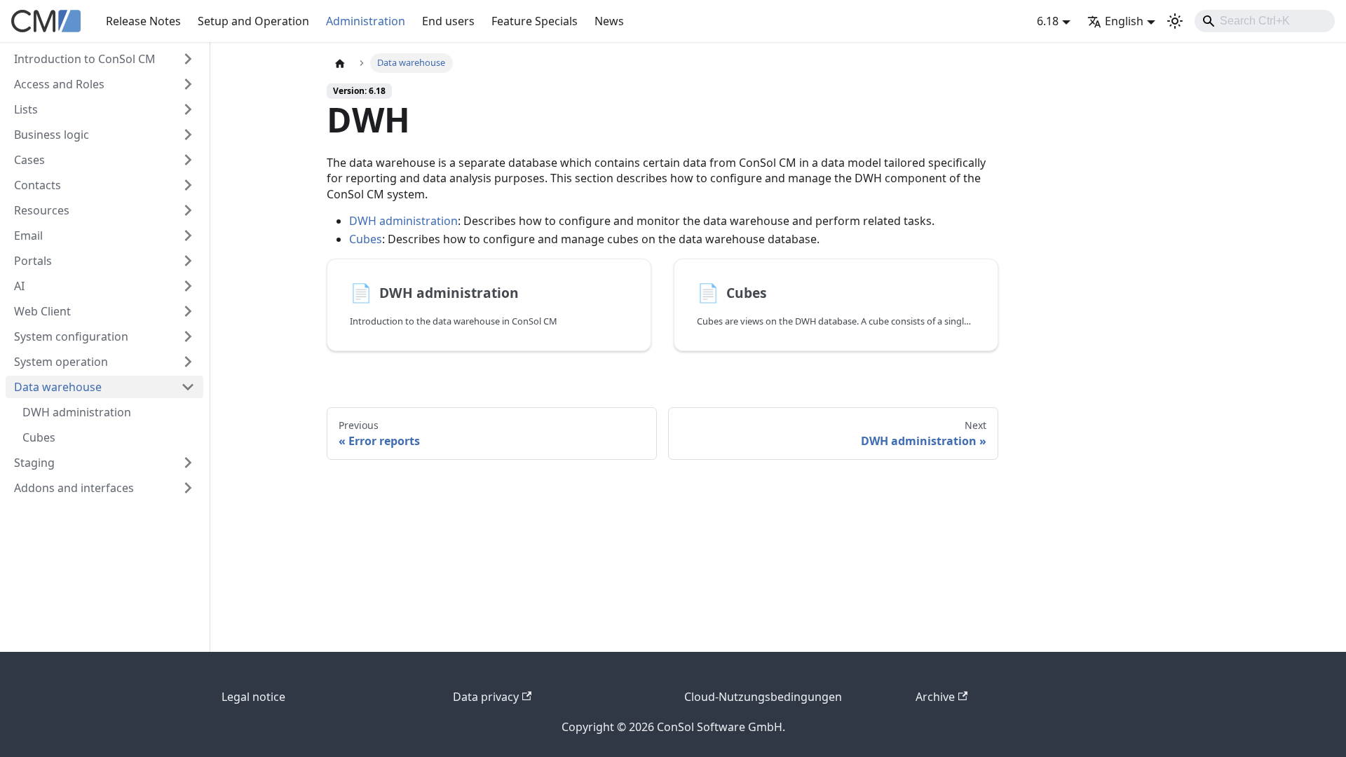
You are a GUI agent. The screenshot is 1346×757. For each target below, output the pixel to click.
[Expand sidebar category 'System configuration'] (187, 336)
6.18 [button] (1048, 21)
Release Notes (143, 21)
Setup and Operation (253, 21)
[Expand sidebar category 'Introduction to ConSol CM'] (187, 59)
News (609, 21)
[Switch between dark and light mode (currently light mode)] (1175, 21)
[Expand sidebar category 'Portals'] (187, 261)
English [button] (1124, 21)
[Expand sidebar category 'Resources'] (187, 210)
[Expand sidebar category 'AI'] (187, 286)
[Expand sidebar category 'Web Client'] (187, 311)
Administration (365, 21)
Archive (935, 696)
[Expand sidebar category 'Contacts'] (187, 185)
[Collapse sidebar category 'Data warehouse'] (187, 387)
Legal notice (253, 696)
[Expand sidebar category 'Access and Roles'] (187, 84)
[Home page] (340, 63)
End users (448, 21)
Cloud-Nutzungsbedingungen (763, 696)
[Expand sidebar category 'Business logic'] (187, 134)
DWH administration (403, 221)
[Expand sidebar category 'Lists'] (187, 109)
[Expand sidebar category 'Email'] (187, 235)
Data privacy (486, 696)
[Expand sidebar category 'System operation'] (187, 361)
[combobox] (1265, 21)
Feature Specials (534, 21)
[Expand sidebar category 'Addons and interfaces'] (187, 488)
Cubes (365, 239)
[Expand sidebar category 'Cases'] (187, 160)
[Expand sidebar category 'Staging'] (187, 462)
